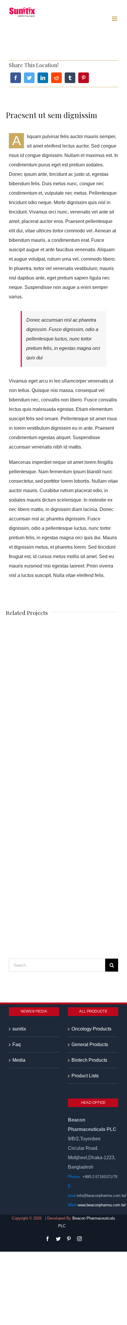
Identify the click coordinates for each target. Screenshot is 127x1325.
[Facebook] (15, 77)
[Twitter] (29, 77)
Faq (16, 1044)
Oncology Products (91, 1028)
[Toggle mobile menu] (115, 19)
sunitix (19, 1028)
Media (18, 1060)
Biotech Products (89, 1060)
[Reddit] (56, 77)
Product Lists (85, 1075)
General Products (89, 1044)
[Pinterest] (83, 77)
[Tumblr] (70, 77)
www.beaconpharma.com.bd (102, 1205)
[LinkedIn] (43, 77)
